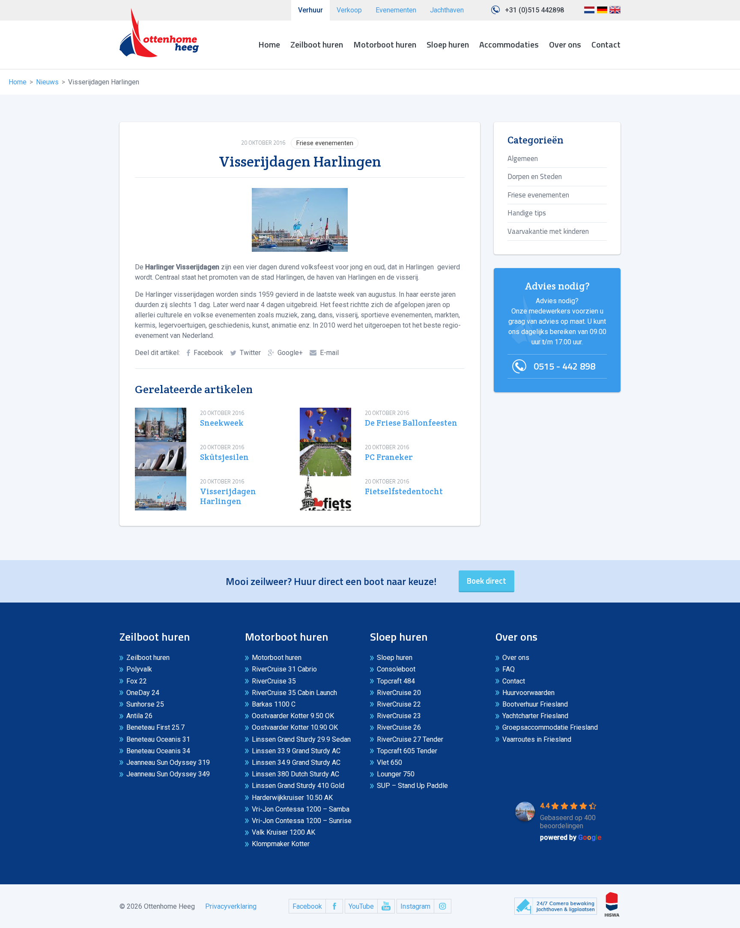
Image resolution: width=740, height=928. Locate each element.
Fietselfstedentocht (404, 491)
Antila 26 (139, 716)
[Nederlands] (589, 13)
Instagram (415, 906)
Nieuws (47, 82)
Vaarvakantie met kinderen (548, 231)
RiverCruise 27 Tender (410, 739)
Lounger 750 (396, 774)
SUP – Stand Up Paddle (412, 786)
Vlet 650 (389, 762)
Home (269, 44)
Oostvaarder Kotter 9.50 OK (293, 716)
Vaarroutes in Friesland (536, 739)
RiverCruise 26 (399, 727)
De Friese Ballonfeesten (411, 423)
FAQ (508, 669)
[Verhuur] (159, 32)
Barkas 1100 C (273, 704)
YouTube (361, 906)
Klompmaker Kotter (281, 844)
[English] (615, 13)
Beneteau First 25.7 (155, 727)
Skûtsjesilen (224, 457)
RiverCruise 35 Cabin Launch (294, 693)
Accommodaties (509, 44)
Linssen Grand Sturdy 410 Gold (298, 786)
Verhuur (310, 10)
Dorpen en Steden (534, 176)
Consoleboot (396, 669)
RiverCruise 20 (399, 693)
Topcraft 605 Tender (407, 751)
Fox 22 (136, 681)
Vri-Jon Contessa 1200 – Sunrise (302, 821)
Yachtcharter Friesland (535, 716)
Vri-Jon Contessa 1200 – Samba (300, 809)
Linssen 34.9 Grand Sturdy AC (296, 762)
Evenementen (396, 10)
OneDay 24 (142, 693)
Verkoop (349, 10)
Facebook (208, 353)
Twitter (250, 353)
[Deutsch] (602, 13)
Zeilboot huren (316, 44)
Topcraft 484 (396, 681)
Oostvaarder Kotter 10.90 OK (295, 727)
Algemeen (522, 158)
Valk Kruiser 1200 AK (283, 832)
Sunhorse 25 (145, 704)
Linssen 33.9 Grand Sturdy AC (296, 751)
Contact (606, 44)
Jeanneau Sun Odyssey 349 (168, 774)
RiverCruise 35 (274, 681)
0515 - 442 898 (564, 366)
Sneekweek (222, 423)
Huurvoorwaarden (528, 693)
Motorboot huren (384, 44)
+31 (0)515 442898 (534, 10)
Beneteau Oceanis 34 (158, 751)
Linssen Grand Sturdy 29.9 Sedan (301, 739)
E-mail (329, 353)
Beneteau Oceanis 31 (158, 739)
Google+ (290, 353)
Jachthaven (447, 10)
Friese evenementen (324, 143)
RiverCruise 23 (399, 716)
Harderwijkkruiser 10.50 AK (292, 798)
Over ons (565, 44)
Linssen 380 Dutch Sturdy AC (295, 774)
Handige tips (526, 212)
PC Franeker (389, 457)
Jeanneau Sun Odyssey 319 (168, 762)
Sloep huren (448, 44)
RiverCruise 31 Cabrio (284, 669)
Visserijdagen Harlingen (228, 496)
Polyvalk (139, 669)
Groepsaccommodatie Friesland (550, 727)
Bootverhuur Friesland (535, 704)
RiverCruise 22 (399, 704)
